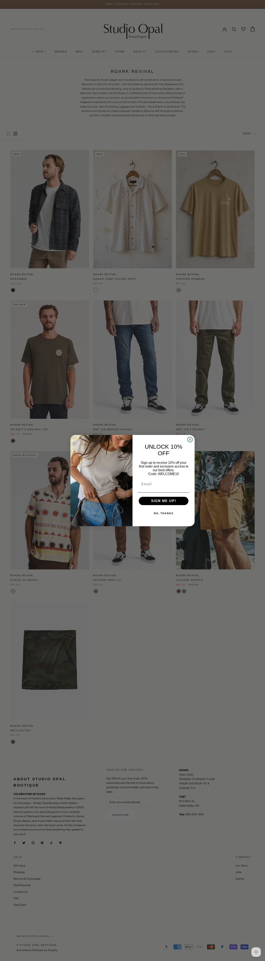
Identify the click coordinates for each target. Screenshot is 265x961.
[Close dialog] (190, 439)
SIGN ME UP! (163, 501)
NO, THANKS (163, 513)
